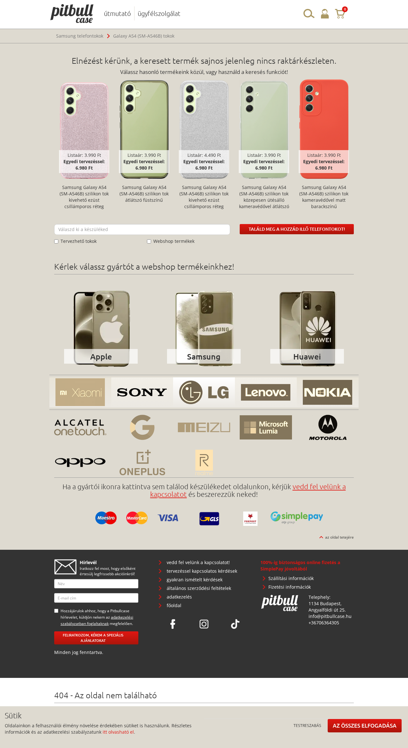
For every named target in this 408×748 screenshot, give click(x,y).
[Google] (142, 427)
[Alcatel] (80, 427)
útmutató (117, 13)
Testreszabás (307, 725)
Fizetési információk (289, 587)
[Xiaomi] (80, 392)
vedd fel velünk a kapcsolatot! (198, 562)
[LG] (204, 392)
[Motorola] (328, 427)
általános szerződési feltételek (199, 588)
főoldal (174, 605)
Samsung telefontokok (79, 36)
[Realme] (204, 462)
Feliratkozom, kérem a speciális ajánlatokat (93, 637)
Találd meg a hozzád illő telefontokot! (297, 229)
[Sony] (142, 392)
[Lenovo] (266, 392)
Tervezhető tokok (79, 241)
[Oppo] (80, 462)
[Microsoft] (266, 427)
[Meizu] (204, 427)
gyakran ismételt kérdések (194, 580)
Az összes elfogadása (365, 725)
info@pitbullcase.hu (330, 616)
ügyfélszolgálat (159, 13)
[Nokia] (328, 392)
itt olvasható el (118, 732)
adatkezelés (179, 597)
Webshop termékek (173, 241)
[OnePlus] (142, 462)
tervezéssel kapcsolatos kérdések (202, 571)
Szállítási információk (291, 578)
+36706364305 (324, 623)
